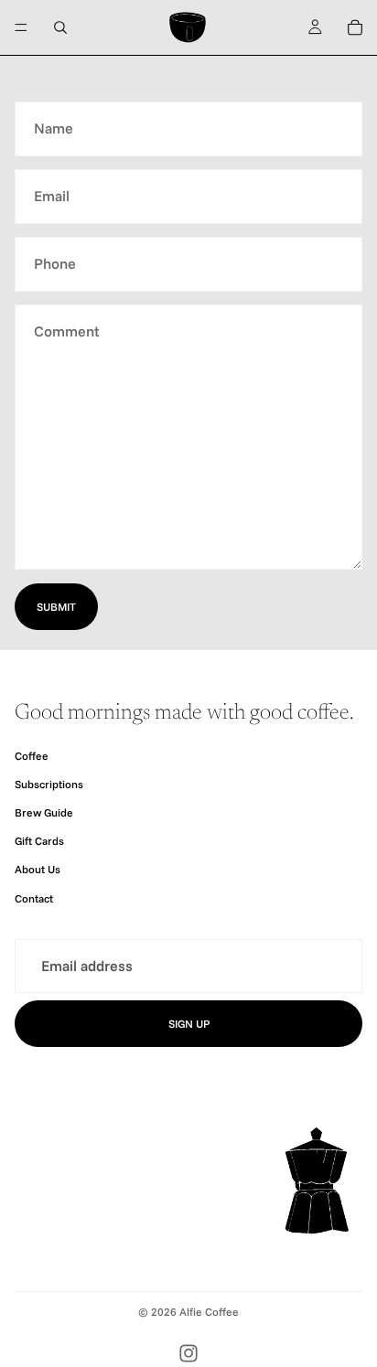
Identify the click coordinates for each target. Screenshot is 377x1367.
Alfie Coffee (209, 1312)
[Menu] (21, 27)
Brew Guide (44, 812)
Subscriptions (49, 784)
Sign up (189, 1024)
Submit (56, 607)
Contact (34, 898)
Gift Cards (39, 841)
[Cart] (355, 27)
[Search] (60, 27)
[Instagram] (188, 1353)
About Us (37, 870)
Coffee (31, 756)
